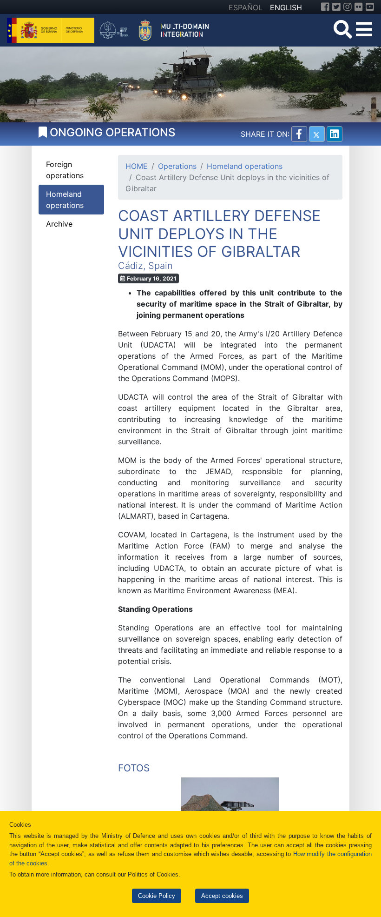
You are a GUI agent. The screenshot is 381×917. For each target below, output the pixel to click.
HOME (136, 166)
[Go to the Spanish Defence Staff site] (157, 29)
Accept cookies (222, 895)
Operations (177, 166)
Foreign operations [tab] (65, 170)
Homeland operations (244, 166)
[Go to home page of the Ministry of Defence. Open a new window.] (52, 29)
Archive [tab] (59, 223)
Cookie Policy (156, 895)
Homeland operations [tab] (65, 199)
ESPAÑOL (246, 7)
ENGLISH (286, 7)
